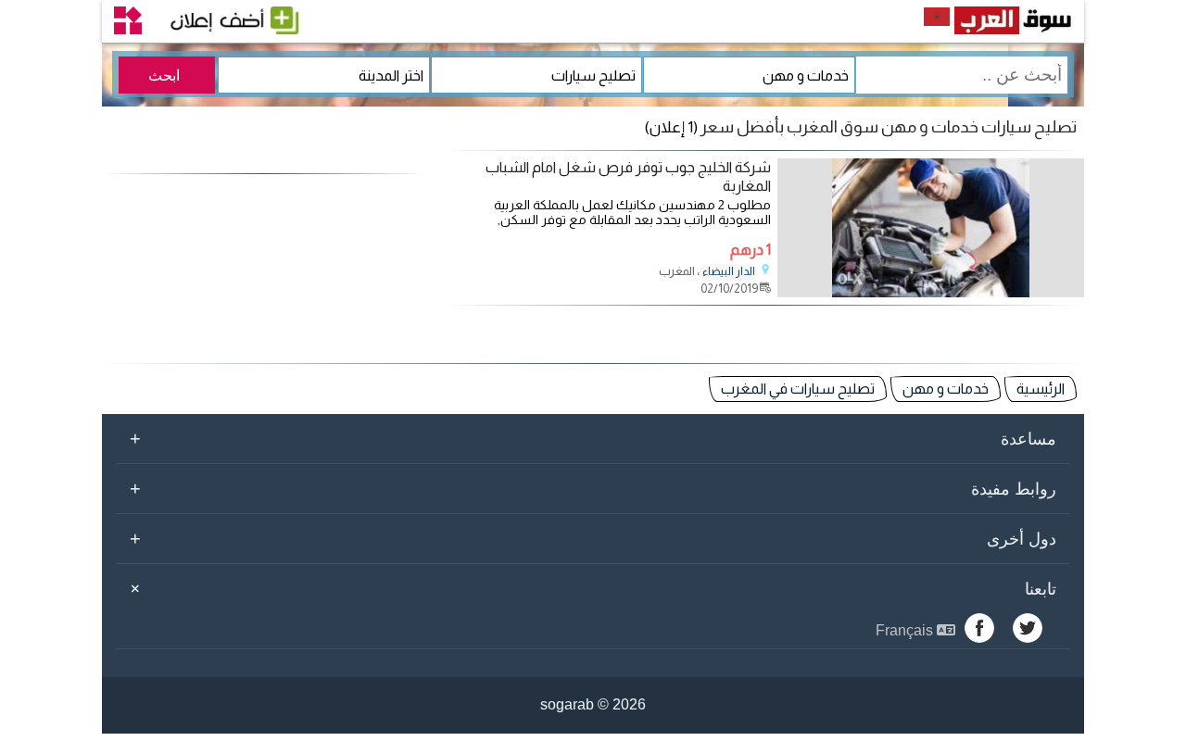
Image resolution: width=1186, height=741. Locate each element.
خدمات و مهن (945, 388)
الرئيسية (1040, 388)
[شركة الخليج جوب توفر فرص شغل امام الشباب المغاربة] (930, 292)
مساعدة (593, 438)
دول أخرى (593, 538)
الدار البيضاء (728, 271)
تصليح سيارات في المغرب (798, 388)
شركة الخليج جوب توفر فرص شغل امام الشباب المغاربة (628, 176)
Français (906, 630)
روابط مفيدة (593, 488)
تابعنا (590, 588)
